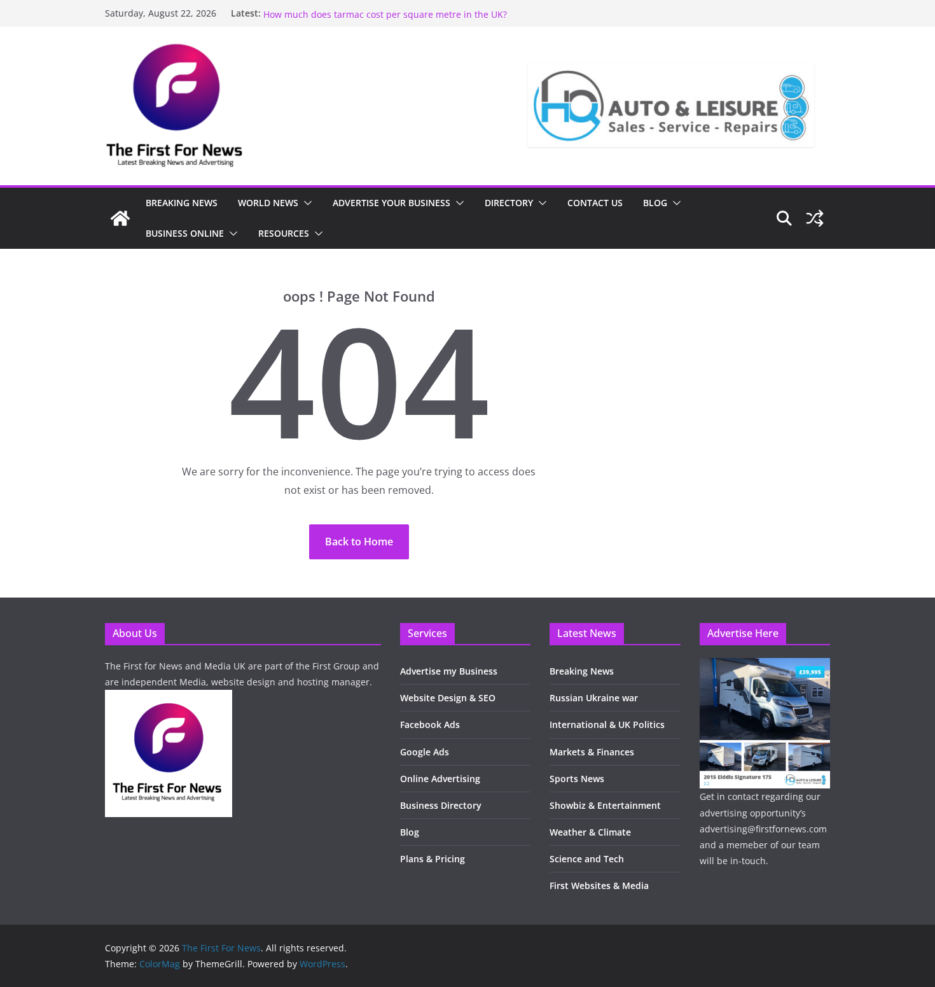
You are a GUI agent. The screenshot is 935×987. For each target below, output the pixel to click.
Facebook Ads (430, 724)
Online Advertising (440, 779)
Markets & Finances (592, 752)
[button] (305, 203)
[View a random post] (815, 218)
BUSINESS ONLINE (185, 233)
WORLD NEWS (268, 203)
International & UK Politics (607, 724)
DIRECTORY (509, 203)
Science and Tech (587, 859)
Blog (409, 832)
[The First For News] (120, 218)
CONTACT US (595, 203)
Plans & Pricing (432, 859)
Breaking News (582, 671)
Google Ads (424, 752)
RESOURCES (283, 233)
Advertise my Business (448, 671)
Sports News (577, 779)
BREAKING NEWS (182, 203)
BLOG (655, 203)
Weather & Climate (590, 832)
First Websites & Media (599, 885)
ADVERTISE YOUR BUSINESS (391, 203)
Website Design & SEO (447, 698)
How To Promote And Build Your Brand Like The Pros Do (382, 9)
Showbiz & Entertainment (605, 805)
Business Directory (440, 805)
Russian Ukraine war (594, 698)
